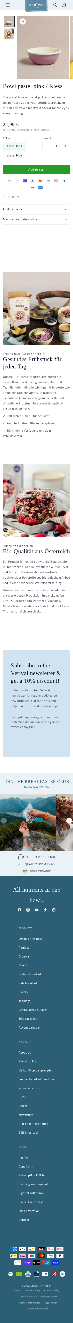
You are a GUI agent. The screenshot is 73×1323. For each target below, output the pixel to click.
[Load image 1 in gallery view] (9, 21)
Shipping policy (49, 1296)
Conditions (26, 1166)
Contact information (29, 1302)
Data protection (29, 1211)
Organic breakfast (30, 938)
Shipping (21, 130)
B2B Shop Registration (33, 1123)
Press (22, 1097)
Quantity (47, 138)
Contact (24, 1219)
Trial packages (28, 1018)
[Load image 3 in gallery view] (9, 34)
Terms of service (28, 1296)
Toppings (24, 1001)
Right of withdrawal (31, 1193)
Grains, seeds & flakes (33, 1009)
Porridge (24, 947)
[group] (28, 822)
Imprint (23, 1157)
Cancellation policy (38, 1308)
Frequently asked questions (36, 1079)
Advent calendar (29, 1027)
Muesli (23, 965)
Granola (24, 956)
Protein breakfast (30, 974)
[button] (8, 5)
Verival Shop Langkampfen (36, 1070)
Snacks (23, 992)
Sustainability (27, 1061)
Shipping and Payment (33, 1184)
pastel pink (14, 145)
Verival (34, 1285)
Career (23, 1105)
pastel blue (14, 155)
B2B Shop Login (29, 1132)
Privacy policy (51, 1290)
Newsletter (26, 1115)
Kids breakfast (28, 983)
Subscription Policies (32, 1175)
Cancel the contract (31, 1202)
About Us (25, 1052)
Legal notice (50, 1302)
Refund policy (33, 1290)
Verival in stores (29, 1088)
